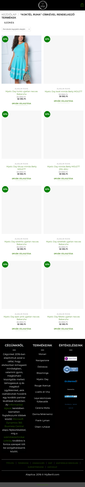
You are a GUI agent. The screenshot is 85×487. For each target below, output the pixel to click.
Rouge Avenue (42, 385)
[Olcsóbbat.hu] (71, 394)
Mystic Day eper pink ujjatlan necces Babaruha (21, 317)
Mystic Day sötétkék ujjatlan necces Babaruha (63, 242)
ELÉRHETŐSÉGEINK (36, 467)
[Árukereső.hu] (71, 369)
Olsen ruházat (42, 426)
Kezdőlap (9, 14)
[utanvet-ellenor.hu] (71, 359)
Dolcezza (42, 366)
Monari (42, 354)
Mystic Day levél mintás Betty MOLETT (63, 91)
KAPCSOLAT (52, 467)
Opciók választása (21, 103)
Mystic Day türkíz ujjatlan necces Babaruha (21, 92)
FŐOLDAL (10, 463)
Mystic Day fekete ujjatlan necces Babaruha (63, 317)
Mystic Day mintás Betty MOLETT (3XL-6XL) (63, 167)
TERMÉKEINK (23, 463)
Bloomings (42, 373)
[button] (3, 5)
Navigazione (42, 360)
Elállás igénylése (42, 484)
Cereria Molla (42, 408)
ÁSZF (50, 463)
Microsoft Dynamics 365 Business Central (14, 423)
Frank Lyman (42, 420)
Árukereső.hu (70, 389)
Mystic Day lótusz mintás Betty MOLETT (21, 167)
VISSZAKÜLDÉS (38, 463)
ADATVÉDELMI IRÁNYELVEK (67, 463)
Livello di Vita (42, 392)
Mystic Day (42, 379)
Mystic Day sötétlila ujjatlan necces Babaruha (21, 242)
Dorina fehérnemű (42, 414)
